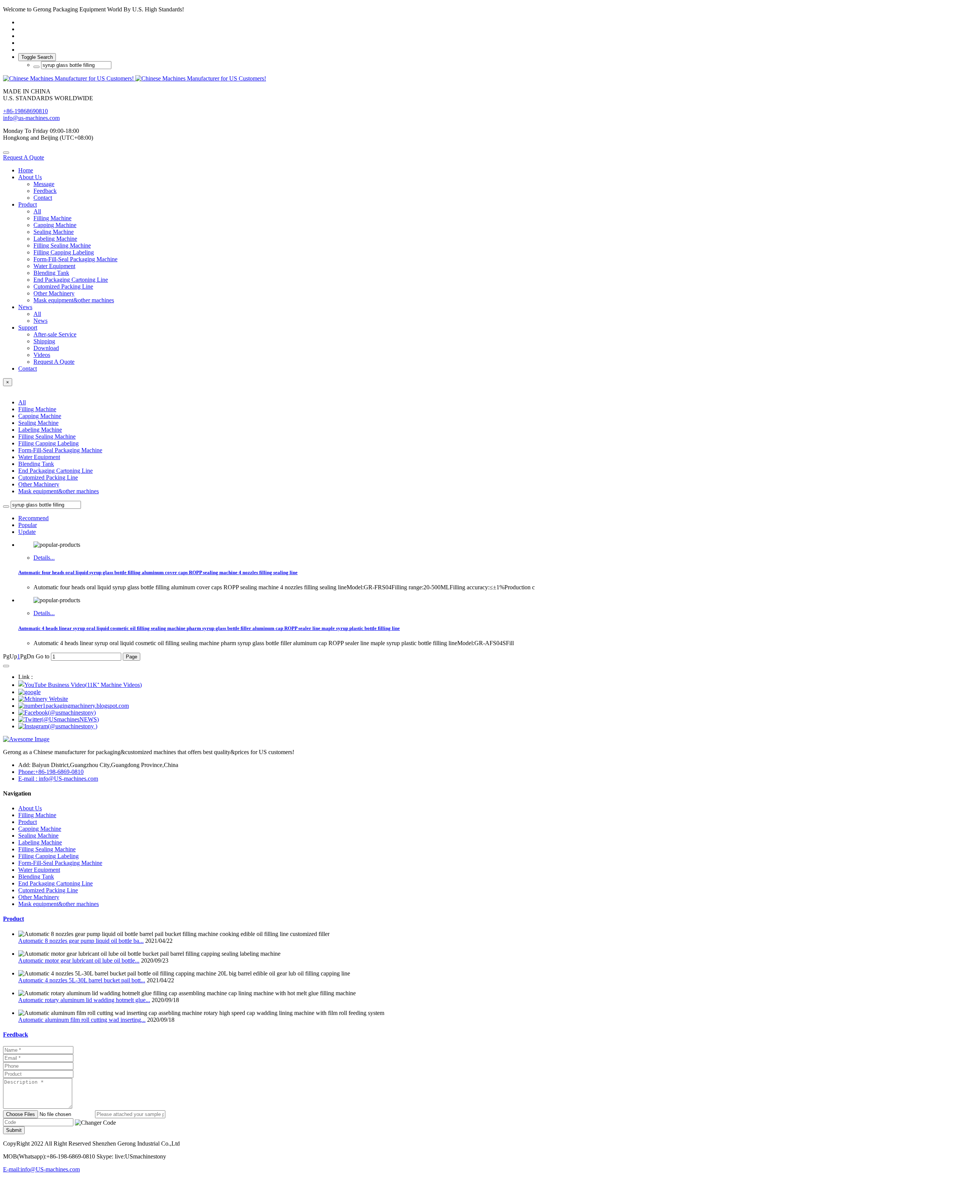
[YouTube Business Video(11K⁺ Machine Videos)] (80, 685)
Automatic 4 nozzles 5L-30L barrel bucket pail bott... (81, 980)
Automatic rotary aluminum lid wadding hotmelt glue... (84, 1000)
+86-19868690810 (25, 111)
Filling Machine (37, 409)
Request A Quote (23, 157)
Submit (14, 1130)
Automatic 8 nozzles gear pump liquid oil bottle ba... (81, 941)
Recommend (33, 518)
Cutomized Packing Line (48, 477)
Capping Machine (39, 416)
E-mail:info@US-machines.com (41, 1169)
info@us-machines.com (31, 118)
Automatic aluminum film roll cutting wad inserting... (82, 1019)
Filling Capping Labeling (48, 443)
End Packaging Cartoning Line (55, 470)
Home (25, 170)
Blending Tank (36, 464)
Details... (44, 557)
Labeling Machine (40, 429)
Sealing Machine (38, 423)
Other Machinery (38, 484)
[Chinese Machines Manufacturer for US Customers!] (486, 78)
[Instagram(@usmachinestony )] (57, 726)
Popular (27, 525)
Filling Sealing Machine (47, 436)
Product (13, 918)
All (37, 211)
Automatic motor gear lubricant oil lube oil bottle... (78, 960)
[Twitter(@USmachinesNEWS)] (58, 719)
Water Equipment (39, 457)
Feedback (15, 1034)
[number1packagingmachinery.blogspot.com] (73, 705)
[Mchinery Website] (43, 699)
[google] (29, 692)
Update (27, 532)
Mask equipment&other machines (58, 491)
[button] (95, 1122)
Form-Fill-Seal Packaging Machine (60, 450)
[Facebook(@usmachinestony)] (57, 712)
